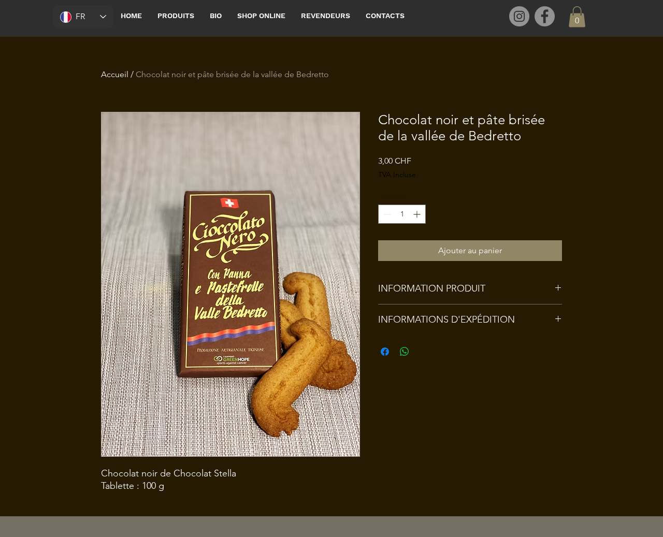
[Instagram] (519, 16)
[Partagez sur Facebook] (385, 351)
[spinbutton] (402, 214)
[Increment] (417, 214)
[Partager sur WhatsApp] (404, 351)
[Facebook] (545, 16)
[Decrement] (386, 214)
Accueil (114, 74)
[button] (577, 16)
